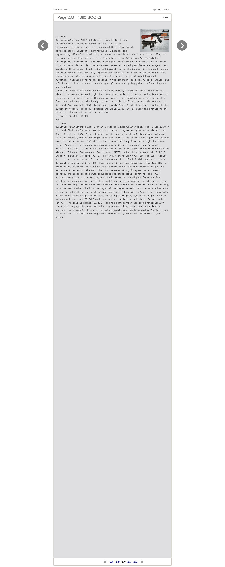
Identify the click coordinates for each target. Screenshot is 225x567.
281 (129, 561)
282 (135, 561)
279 (118, 561)
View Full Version (162, 10)
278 (112, 561)
